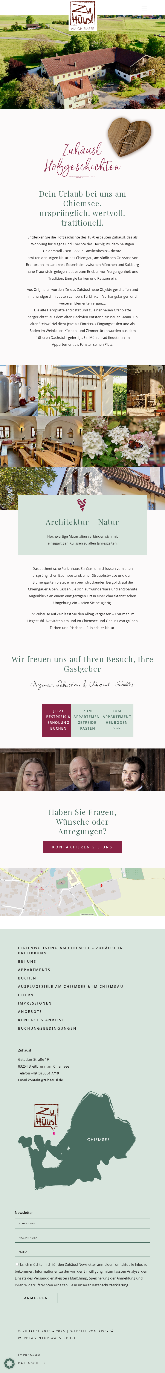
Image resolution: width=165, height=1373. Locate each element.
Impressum (29, 1355)
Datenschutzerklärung (110, 1285)
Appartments (34, 969)
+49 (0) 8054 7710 (45, 1073)
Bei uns (27, 961)
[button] (9, 1363)
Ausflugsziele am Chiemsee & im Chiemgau (71, 986)
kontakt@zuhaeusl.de (45, 1080)
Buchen (27, 978)
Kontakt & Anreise (41, 1020)
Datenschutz (32, 1363)
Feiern (26, 995)
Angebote (30, 1011)
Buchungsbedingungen (47, 1028)
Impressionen (35, 1003)
